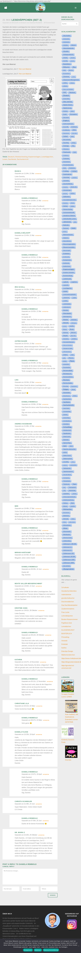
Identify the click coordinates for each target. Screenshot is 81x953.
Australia (65, 60)
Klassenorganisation (69, 244)
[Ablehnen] (79, 946)
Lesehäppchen (47, 157)
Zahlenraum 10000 (68, 562)
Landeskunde (67, 278)
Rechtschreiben (67, 383)
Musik (72, 329)
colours (65, 86)
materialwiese (66, 594)
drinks (72, 111)
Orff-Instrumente (67, 351)
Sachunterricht (22, 159)
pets (64, 357)
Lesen (5, 159)
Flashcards (66, 152)
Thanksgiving (66, 477)
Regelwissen (74, 386)
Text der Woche (67, 474)
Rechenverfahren (68, 377)
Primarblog (65, 637)
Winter (65, 528)
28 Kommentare (49, 23)
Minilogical (74, 322)
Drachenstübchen (67, 601)
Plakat (72, 361)
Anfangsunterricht (68, 54)
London (65, 300)
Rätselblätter (66, 392)
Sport (71, 446)
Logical (74, 297)
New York (73, 335)
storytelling (65, 461)
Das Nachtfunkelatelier (69, 605)
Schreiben (66, 424)
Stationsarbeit (67, 458)
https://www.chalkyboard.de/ (71, 658)
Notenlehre (66, 338)
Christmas (66, 76)
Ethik (74, 130)
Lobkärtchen (66, 297)
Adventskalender (68, 48)
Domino (65, 111)
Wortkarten (66, 534)
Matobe (65, 319)
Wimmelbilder (67, 525)
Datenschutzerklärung (51, 950)
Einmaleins (73, 114)
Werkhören (66, 515)
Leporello (65, 285)
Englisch (66, 120)
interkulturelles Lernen (69, 218)
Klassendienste (67, 241)
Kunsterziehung (67, 275)
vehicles (74, 493)
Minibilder (74, 319)
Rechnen (66, 380)
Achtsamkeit (66, 38)
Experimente (66, 133)
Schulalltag (67, 427)
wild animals (72, 522)
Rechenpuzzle (67, 373)
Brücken (71, 70)
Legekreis (74, 282)
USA (64, 490)
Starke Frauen (67, 455)
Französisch (66, 161)
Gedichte (75, 177)
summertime (73, 465)
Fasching (66, 142)
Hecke (72, 202)
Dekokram (72, 92)
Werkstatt (65, 519)
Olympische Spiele (67, 348)
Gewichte (65, 187)
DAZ (64, 92)
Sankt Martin (66, 408)
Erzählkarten (66, 130)
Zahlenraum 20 (67, 550)
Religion (65, 389)
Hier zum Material (25, 69)
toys (64, 487)
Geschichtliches (68, 183)
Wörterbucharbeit (67, 537)
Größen (73, 193)
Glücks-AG (74, 187)
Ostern (65, 354)
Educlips (68, 760)
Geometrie (66, 180)
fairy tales (74, 133)
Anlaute (65, 57)
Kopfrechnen (66, 266)
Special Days (67, 443)
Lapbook (65, 282)
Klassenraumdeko (69, 247)
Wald (72, 503)
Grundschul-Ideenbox (69, 591)
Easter (65, 114)
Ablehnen (38, 950)
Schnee (65, 414)
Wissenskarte (67, 531)
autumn (72, 60)
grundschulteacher (67, 598)
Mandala (65, 310)
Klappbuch (65, 237)
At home (73, 57)
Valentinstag (72, 490)
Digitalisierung (67, 108)
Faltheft (65, 136)
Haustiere (65, 202)
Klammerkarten (68, 234)
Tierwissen (66, 484)
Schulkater (65, 587)
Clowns (72, 82)
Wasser (65, 506)
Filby (73, 146)
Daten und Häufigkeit (68, 89)
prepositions (66, 364)
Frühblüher (72, 168)
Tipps (74, 484)
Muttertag (65, 332)
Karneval (65, 228)
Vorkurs (65, 503)
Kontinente (66, 263)
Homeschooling (21, 157)
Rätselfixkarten (66, 395)
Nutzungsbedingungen (68, 342)
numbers (74, 338)
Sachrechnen (67, 399)
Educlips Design (67, 651)
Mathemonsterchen (68, 655)
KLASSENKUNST (67, 630)
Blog (74, 67)
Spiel (64, 446)
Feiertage (66, 146)
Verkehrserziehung (68, 500)
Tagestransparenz (68, 471)
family (72, 136)
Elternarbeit (66, 117)
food (74, 152)
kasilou (63, 648)
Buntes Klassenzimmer (69, 619)
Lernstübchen (66, 626)
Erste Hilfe (65, 126)
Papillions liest (66, 623)
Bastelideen (67, 64)
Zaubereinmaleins (67, 609)
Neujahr (65, 335)
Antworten (38, 173)
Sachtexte (12, 159)
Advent (73, 45)
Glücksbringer (67, 190)
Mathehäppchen (67, 316)
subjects (65, 465)
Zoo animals (66, 566)
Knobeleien (66, 253)
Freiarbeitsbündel (68, 165)
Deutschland (66, 98)
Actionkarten (66, 42)
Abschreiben (66, 35)
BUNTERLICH (66, 633)
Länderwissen (66, 307)
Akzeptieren (28, 950)
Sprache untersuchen (69, 449)
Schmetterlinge (66, 411)
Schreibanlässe (67, 420)
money (64, 326)
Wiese (64, 522)
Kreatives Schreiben (68, 272)
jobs (75, 222)
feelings (73, 142)
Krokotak (64, 644)
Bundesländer (66, 73)
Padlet (72, 354)
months (72, 326)
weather (73, 506)
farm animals (66, 139)
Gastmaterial (67, 174)
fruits (64, 168)
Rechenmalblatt (67, 370)
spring (65, 452)
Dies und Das (67, 101)
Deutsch (23, 23)
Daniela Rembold (36, 23)
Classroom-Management (71, 80)
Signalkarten (66, 433)
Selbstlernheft (67, 430)
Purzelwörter (66, 367)
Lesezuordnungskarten (69, 294)
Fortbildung (65, 155)
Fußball (74, 171)
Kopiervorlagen (34, 157)
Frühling (65, 171)
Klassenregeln (66, 250)
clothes (65, 82)
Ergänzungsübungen (68, 123)
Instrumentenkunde (68, 212)
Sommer (66, 439)
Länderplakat (66, 304)
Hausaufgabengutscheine (69, 199)
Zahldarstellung (67, 540)
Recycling (65, 386)
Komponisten (67, 260)
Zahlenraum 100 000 (69, 556)
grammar (65, 193)
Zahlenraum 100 (68, 553)
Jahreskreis (67, 222)
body (64, 70)
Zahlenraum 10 (67, 547)
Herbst (65, 206)
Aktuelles (66, 51)
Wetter (73, 518)
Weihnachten (67, 509)
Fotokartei (66, 158)
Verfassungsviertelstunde (69, 496)
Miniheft (65, 323)
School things (66, 417)
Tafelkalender (67, 468)
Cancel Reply (8, 866)
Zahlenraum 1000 (68, 559)
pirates (65, 361)
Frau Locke (65, 612)
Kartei (73, 228)
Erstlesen (74, 127)
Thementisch (66, 481)
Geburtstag (66, 177)
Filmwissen (66, 149)
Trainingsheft (72, 487)
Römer (75, 395)
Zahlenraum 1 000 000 (69, 544)
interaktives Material (69, 215)
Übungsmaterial (68, 569)
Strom (73, 461)
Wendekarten (66, 512)
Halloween (66, 196)
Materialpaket (67, 313)
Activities (65, 45)
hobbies (72, 206)
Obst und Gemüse (67, 345)
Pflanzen (71, 357)
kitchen (65, 231)
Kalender (66, 225)
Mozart (65, 329)
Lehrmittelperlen (67, 616)
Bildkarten (66, 67)
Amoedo (64, 641)
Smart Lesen (66, 436)
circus (73, 76)
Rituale (73, 389)
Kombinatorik (66, 256)
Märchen (73, 332)
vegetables (66, 493)
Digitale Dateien (67, 105)
